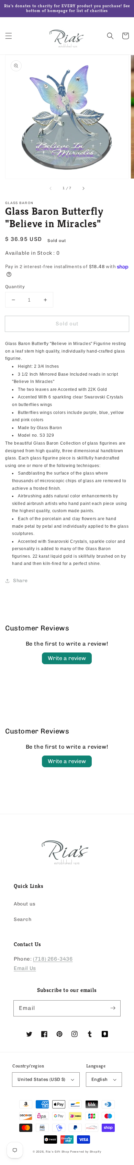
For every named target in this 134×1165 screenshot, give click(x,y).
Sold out (67, 324)
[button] (8, 35)
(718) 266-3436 (52, 959)
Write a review (67, 658)
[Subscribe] (112, 1008)
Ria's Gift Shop (57, 1151)
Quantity (15, 286)
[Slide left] (50, 188)
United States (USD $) (41, 1079)
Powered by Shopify (85, 1151)
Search (23, 919)
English (99, 1079)
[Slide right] (83, 188)
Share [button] (20, 581)
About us (25, 904)
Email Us (25, 968)
